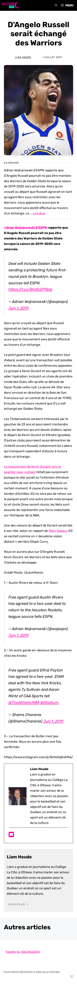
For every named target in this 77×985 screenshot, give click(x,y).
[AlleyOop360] (10, 5)
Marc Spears (58, 531)
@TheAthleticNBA (23, 702)
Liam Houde (23, 57)
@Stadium (49, 702)
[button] (56, 5)
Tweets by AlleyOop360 (22, 952)
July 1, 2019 (18, 308)
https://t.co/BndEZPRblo (30, 289)
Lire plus (39, 213)
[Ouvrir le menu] (71, 976)
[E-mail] (11, 835)
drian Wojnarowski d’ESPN (26, 227)
